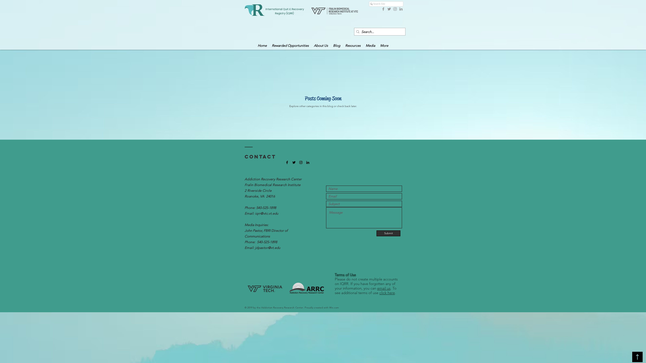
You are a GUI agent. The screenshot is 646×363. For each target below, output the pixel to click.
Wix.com (334, 307)
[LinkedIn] (308, 162)
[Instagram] (395, 9)
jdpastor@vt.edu (267, 248)
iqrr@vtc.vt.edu (266, 213)
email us (383, 288)
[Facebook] (383, 9)
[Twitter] (389, 9)
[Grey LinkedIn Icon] (401, 9)
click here (387, 293)
